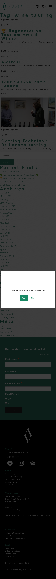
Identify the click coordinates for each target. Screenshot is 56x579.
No (32, 298)
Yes (23, 298)
